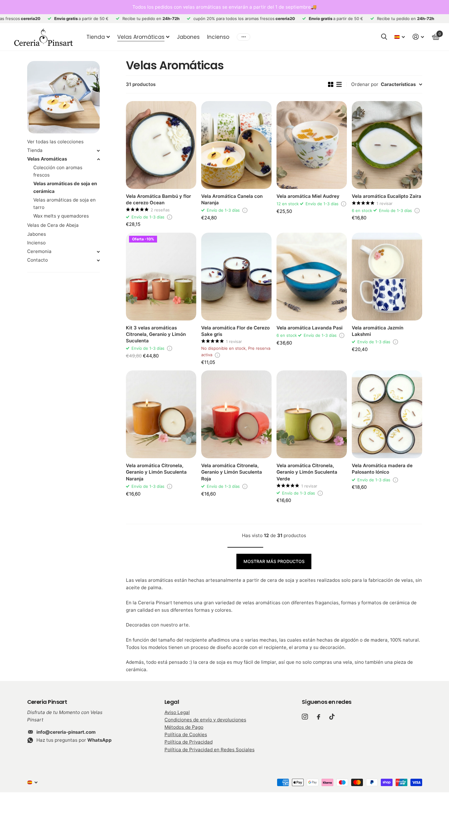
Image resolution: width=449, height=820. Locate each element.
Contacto (37, 260)
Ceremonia (39, 251)
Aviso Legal (177, 712)
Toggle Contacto (98, 260)
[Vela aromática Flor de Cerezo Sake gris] (236, 276)
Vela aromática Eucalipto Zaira (386, 196)
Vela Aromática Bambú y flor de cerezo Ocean (158, 199)
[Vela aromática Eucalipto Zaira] (387, 145)
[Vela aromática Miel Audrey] (311, 145)
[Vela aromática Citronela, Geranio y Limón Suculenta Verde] (311, 414)
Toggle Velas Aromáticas (98, 159)
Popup (169, 216)
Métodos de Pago (183, 727)
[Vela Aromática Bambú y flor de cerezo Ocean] (161, 145)
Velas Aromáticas (140, 37)
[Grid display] (330, 84)
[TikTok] (332, 717)
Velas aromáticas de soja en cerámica (65, 187)
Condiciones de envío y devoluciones (205, 720)
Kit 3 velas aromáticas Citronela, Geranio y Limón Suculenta (156, 334)
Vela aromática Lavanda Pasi (309, 328)
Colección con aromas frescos (57, 171)
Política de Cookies (185, 734)
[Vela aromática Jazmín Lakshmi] (387, 276)
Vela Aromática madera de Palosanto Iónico (382, 469)
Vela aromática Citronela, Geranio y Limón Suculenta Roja (231, 472)
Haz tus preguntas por (74, 740)
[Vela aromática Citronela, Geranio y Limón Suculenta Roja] (236, 414)
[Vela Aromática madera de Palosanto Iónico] (387, 414)
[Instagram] (305, 717)
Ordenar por (364, 84)
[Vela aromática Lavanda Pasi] (311, 276)
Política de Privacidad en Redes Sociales (209, 750)
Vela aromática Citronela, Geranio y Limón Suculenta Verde (306, 472)
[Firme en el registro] (418, 37)
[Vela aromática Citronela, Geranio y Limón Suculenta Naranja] (161, 414)
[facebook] (318, 717)
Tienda (95, 37)
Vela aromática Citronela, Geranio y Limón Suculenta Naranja (156, 472)
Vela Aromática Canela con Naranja (232, 199)
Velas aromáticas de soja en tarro (64, 203)
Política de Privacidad (188, 742)
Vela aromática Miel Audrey (307, 196)
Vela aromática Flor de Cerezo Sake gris (235, 331)
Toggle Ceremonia (98, 252)
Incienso (218, 37)
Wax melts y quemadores (61, 216)
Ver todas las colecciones (55, 142)
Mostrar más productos (274, 561)
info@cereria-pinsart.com (66, 732)
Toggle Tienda (98, 151)
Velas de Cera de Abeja (53, 225)
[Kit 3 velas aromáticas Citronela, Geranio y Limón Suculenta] (161, 276)
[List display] (339, 84)
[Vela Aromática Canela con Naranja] (236, 145)
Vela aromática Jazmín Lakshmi (377, 331)
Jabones (188, 37)
